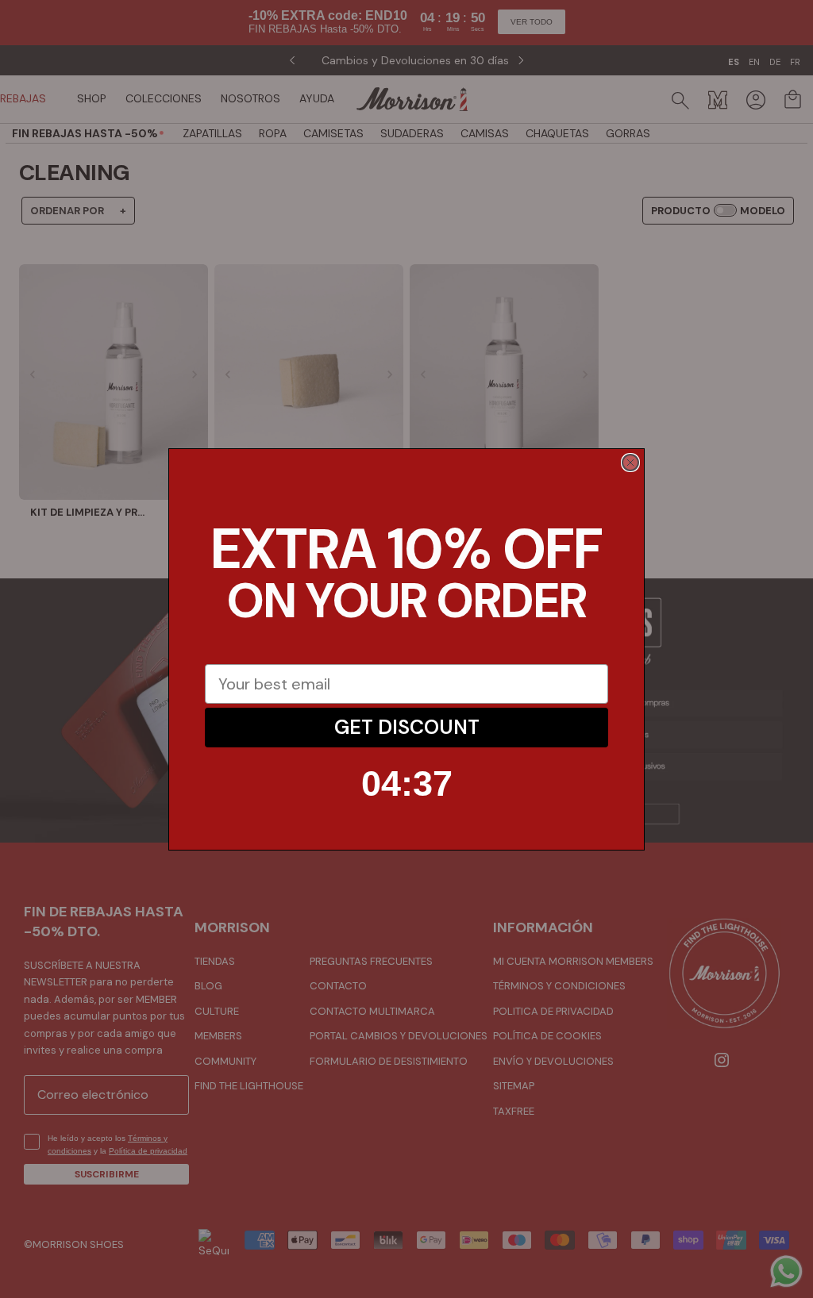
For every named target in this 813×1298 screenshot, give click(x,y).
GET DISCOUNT (407, 727)
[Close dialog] (630, 462)
